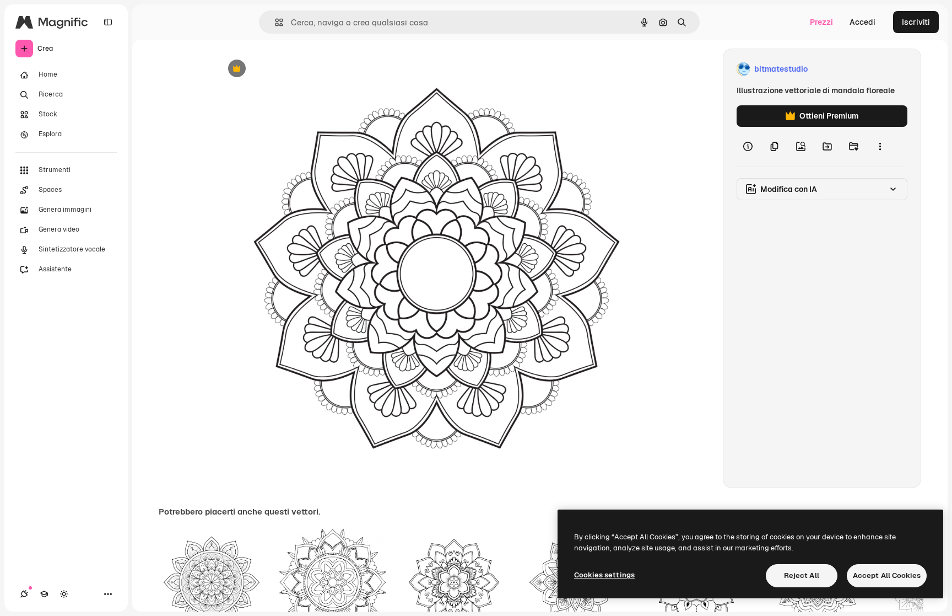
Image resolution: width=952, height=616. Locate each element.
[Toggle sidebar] (108, 22)
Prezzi (821, 22)
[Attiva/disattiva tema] (64, 594)
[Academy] (44, 594)
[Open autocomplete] (274, 22)
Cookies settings (604, 575)
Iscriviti (916, 22)
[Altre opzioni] (880, 147)
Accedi (862, 22)
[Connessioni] (24, 594)
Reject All (801, 575)
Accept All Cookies (887, 575)
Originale (289, 69)
